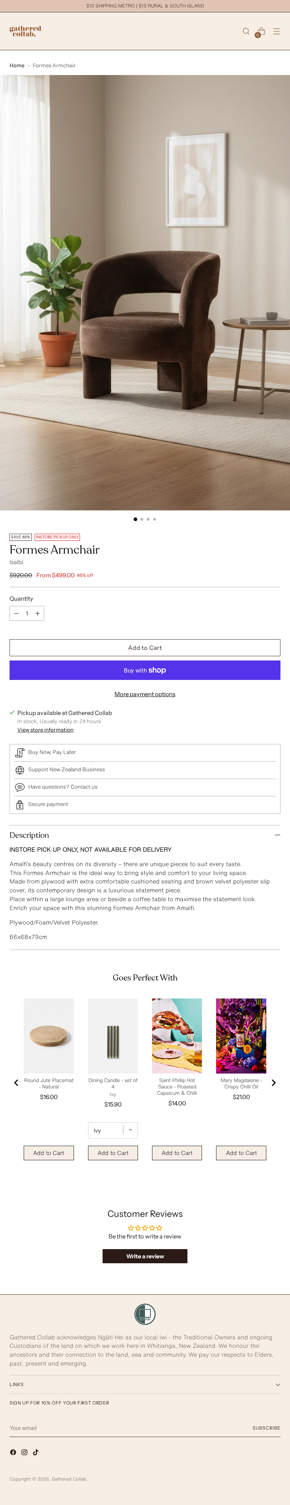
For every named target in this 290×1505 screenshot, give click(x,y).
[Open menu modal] (276, 31)
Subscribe (266, 1428)
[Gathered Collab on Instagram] (25, 1453)
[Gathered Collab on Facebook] (14, 1453)
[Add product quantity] (37, 613)
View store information (45, 730)
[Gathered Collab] (25, 31)
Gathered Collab (69, 1479)
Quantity (21, 598)
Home (17, 65)
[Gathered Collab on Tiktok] (36, 1453)
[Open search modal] (246, 31)
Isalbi (16, 562)
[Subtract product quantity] (16, 613)
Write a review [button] (145, 1256)
